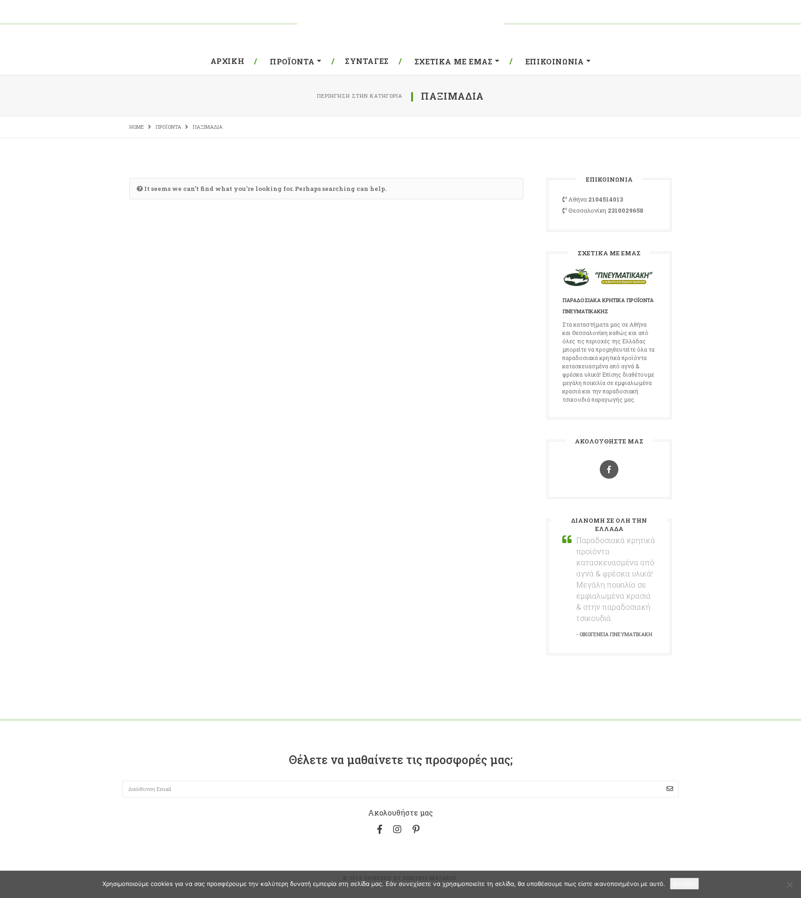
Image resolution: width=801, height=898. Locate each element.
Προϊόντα (292, 61)
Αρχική (227, 61)
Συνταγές (367, 61)
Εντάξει (684, 883)
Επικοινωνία (554, 61)
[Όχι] (789, 884)
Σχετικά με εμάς (453, 61)
